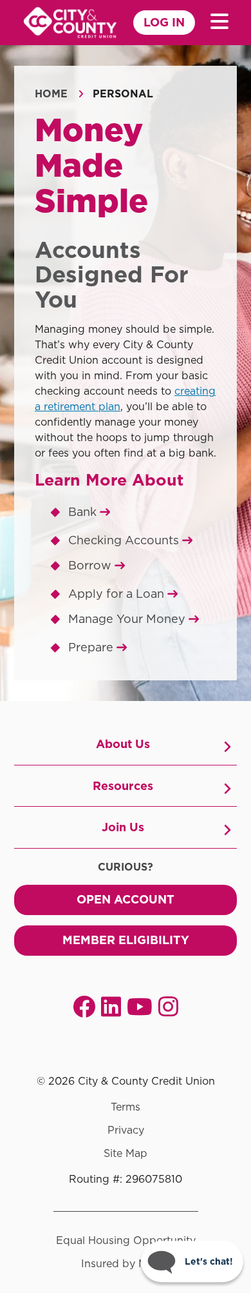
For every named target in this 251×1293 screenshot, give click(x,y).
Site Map (125, 1154)
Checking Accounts (125, 540)
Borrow (91, 565)
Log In (164, 22)
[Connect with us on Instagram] (168, 1006)
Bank (84, 511)
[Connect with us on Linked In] (111, 1006)
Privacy (125, 1130)
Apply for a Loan (117, 593)
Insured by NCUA (126, 1264)
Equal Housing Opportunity (126, 1241)
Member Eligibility (125, 940)
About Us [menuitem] (123, 744)
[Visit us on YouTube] (140, 1006)
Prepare (92, 647)
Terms (125, 1107)
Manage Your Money (128, 619)
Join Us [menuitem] (123, 827)
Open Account (125, 899)
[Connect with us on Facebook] (84, 1006)
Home (51, 94)
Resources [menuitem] (123, 786)
